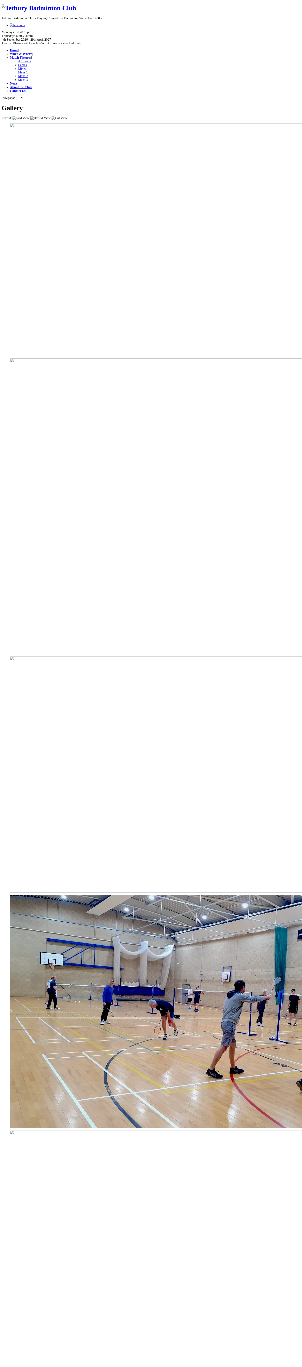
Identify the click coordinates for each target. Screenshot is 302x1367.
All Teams (24, 61)
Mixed (22, 68)
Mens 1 (23, 72)
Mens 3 (23, 79)
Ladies (22, 65)
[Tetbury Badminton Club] (151, 8)
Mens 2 (23, 76)
